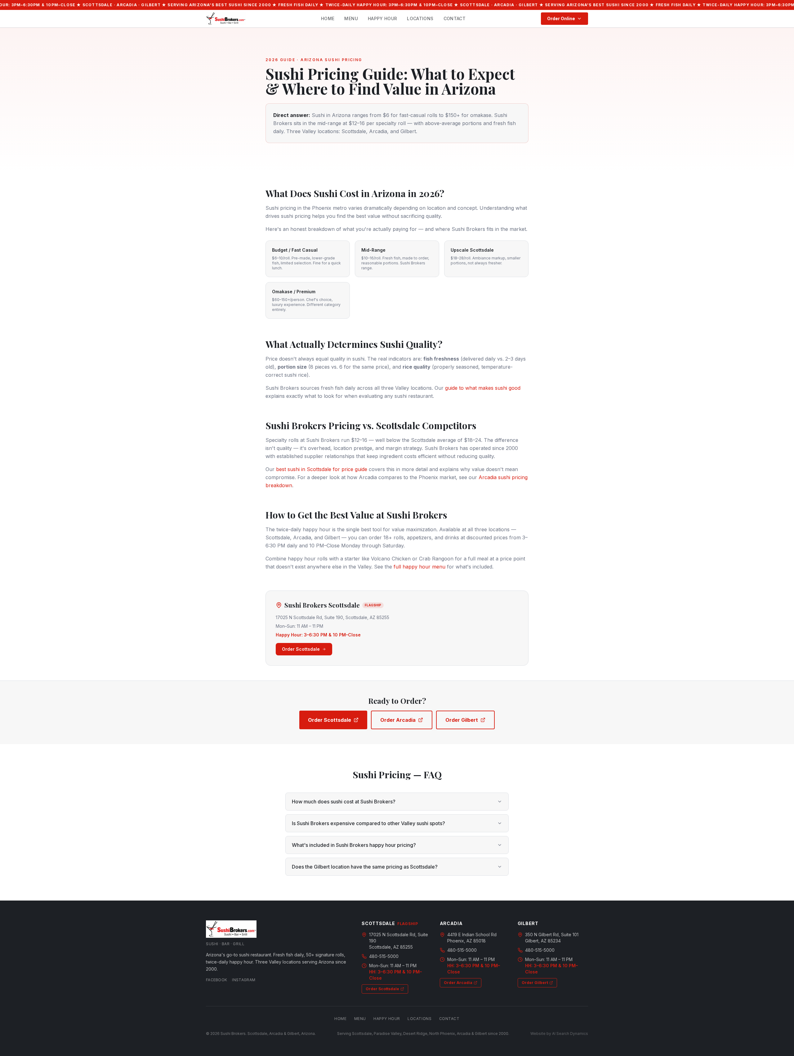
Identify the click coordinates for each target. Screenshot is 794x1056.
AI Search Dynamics (570, 1033)
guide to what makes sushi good (482, 388)
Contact (455, 18)
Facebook (216, 979)
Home (327, 18)
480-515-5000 (384, 956)
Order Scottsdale (301, 649)
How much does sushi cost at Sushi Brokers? (343, 801)
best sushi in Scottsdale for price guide (321, 469)
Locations (420, 18)
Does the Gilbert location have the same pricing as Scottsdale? (365, 867)
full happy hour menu (419, 567)
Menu (351, 18)
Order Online (561, 18)
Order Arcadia (398, 720)
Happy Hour (382, 18)
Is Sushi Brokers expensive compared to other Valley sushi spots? (368, 823)
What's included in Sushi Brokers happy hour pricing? (354, 845)
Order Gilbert (461, 720)
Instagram (243, 979)
